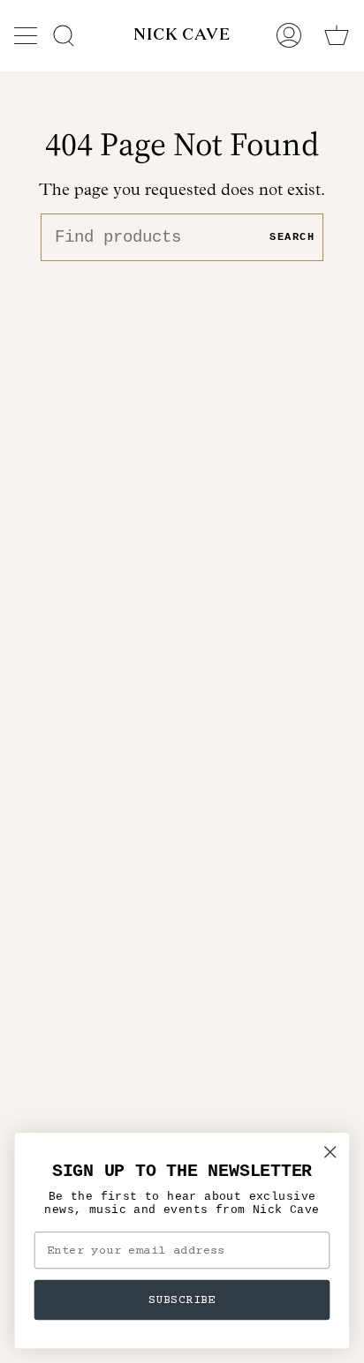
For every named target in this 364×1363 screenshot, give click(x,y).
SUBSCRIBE (182, 1300)
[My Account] (289, 35)
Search (292, 237)
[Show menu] (27, 35)
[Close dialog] (330, 1152)
